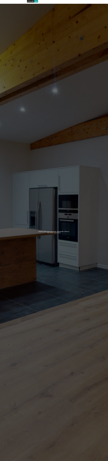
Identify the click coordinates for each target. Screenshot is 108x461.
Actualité (54, 2)
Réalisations (43, 2)
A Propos (58, 2)
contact (62, 2)
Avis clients (49, 2)
